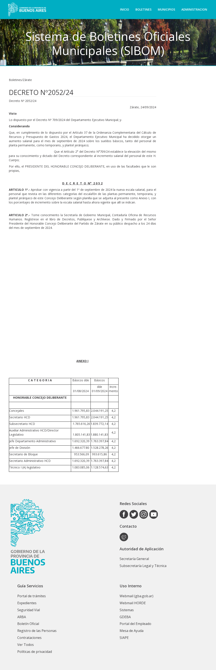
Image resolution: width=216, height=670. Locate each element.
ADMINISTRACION (194, 9)
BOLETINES (143, 9)
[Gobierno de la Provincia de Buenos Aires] (27, 9)
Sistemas (127, 610)
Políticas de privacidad (34, 651)
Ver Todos (25, 644)
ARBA (21, 617)
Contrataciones (29, 637)
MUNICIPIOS (166, 9)
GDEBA (125, 617)
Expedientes (26, 603)
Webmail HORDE (133, 603)
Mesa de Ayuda (131, 630)
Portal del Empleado (135, 623)
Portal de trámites (31, 596)
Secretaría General (134, 558)
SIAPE (124, 637)
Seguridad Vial (28, 610)
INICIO (124, 9)
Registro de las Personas (37, 630)
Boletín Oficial (28, 623)
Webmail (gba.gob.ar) (136, 596)
